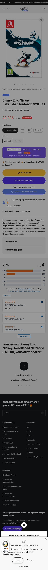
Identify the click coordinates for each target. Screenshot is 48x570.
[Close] (46, 539)
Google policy (14, 555)
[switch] (5, 551)
